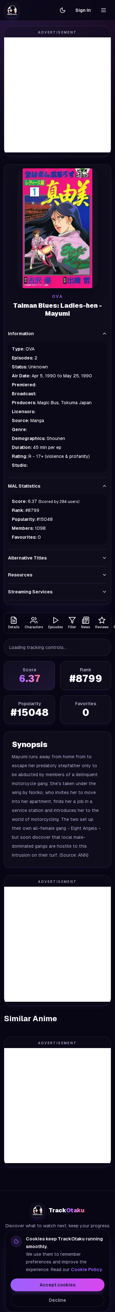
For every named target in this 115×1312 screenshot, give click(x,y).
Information (21, 333)
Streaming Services (30, 591)
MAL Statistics (24, 486)
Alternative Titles (27, 557)
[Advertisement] (57, 94)
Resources (20, 574)
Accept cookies (57, 1284)
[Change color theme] (62, 10)
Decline (57, 1300)
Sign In (83, 10)
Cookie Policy (86, 1269)
